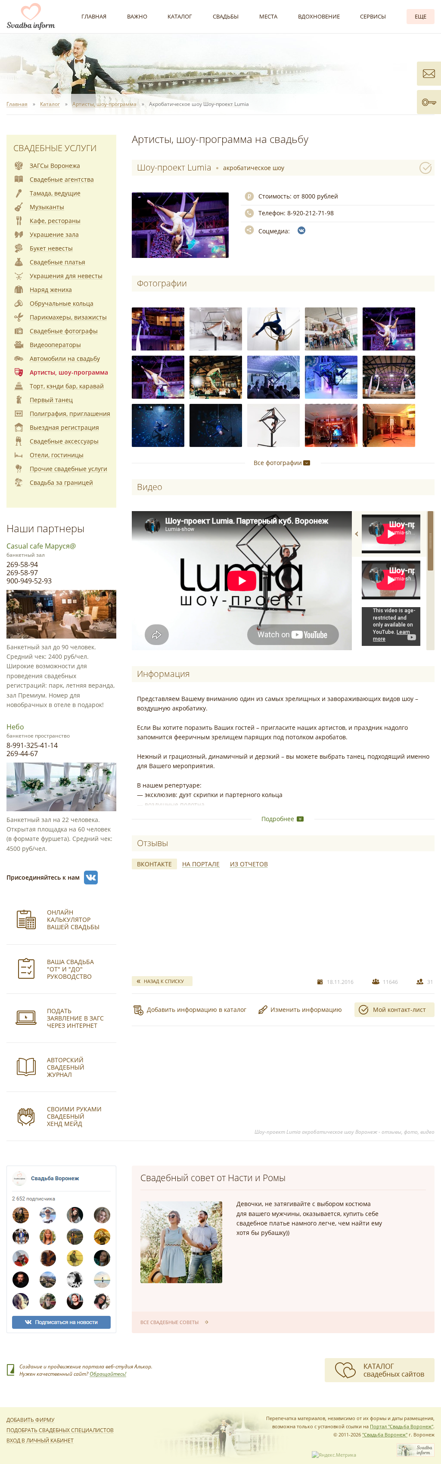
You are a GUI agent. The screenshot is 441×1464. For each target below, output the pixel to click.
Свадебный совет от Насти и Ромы (213, 1178)
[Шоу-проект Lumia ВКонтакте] (301, 230)
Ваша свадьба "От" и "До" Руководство (70, 969)
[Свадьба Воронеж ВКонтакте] (91, 877)
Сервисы (373, 16)
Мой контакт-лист (399, 1009)
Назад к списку (164, 981)
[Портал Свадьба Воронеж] (31, 16)
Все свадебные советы (169, 1322)
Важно (137, 16)
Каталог (180, 16)
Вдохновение (319, 16)
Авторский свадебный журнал (65, 1067)
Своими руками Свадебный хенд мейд (74, 1116)
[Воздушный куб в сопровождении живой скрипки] (331, 328)
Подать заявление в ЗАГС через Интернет (75, 1018)
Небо (15, 727)
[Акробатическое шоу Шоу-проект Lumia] (158, 328)
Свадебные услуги (54, 148)
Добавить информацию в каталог (196, 1009)
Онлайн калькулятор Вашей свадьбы (73, 919)
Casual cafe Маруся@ (41, 546)
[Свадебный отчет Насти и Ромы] (181, 1242)
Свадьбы (226, 16)
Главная (93, 16)
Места (268, 16)
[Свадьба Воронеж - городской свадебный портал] (416, 1455)
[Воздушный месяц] (273, 328)
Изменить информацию (306, 1009)
